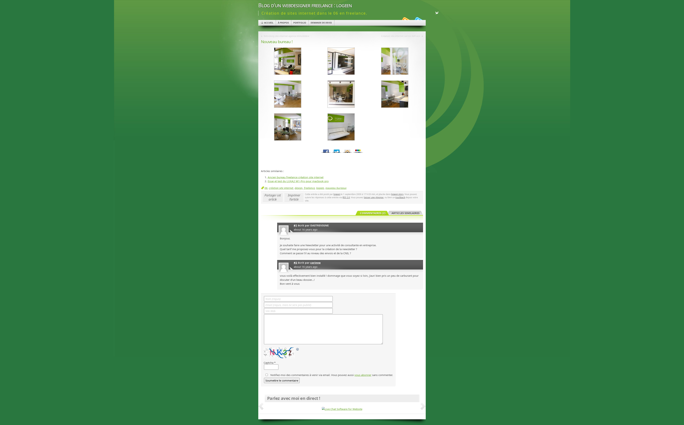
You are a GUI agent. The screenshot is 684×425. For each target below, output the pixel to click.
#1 (295, 225)
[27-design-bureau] (287, 139)
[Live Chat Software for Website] (342, 409)
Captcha (268, 362)
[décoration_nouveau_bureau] (287, 74)
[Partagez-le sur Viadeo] (347, 150)
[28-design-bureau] (341, 139)
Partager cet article (273, 197)
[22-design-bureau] (287, 107)
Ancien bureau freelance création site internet (295, 177)
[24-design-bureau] (341, 74)
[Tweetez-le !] (336, 150)
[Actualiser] (298, 349)
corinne (315, 262)
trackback (400, 197)
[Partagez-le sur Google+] (358, 150)
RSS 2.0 (346, 197)
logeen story (397, 194)
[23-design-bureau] (394, 74)
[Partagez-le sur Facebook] (326, 150)
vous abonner (362, 375)
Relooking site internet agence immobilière (286, 36)
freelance (309, 188)
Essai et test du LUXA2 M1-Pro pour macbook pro (298, 181)
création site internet (281, 188)
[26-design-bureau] (394, 107)
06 (266, 188)
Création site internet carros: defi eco (400, 36)
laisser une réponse (374, 197)
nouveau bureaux (335, 188)
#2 (295, 262)
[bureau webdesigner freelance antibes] (341, 107)
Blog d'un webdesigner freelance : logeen (305, 5)
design (298, 188)
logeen (320, 188)
